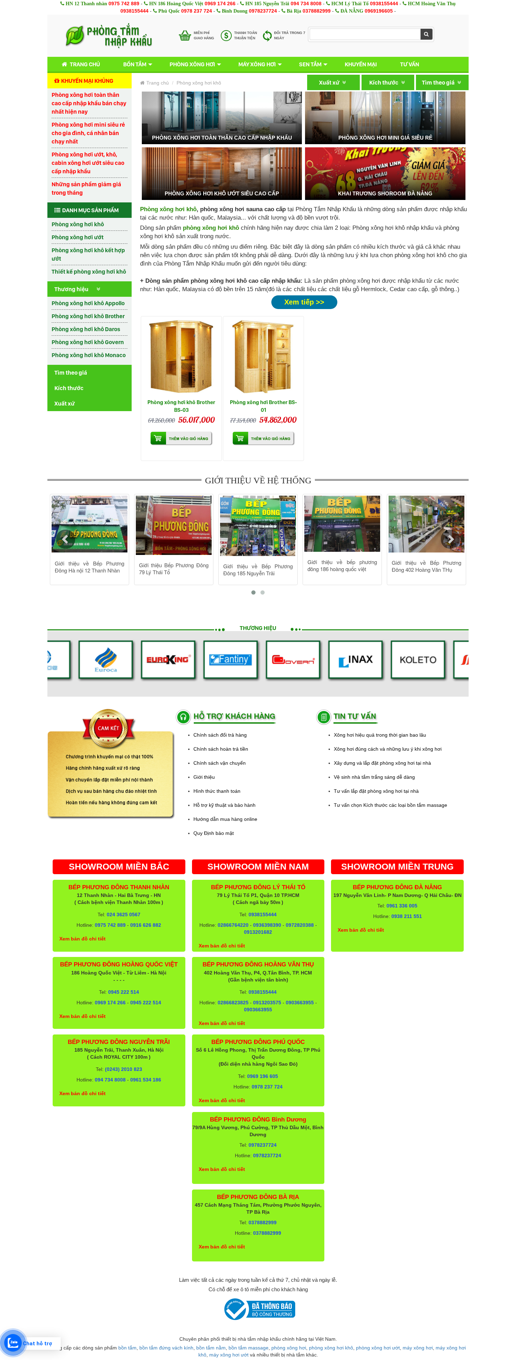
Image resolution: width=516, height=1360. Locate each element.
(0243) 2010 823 (123, 1069)
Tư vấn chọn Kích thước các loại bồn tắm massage (390, 805)
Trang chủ (85, 64)
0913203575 (267, 1002)
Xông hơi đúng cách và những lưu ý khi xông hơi (388, 749)
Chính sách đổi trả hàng (220, 735)
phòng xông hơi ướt (378, 1348)
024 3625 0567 (123, 914)
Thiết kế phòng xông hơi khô (89, 271)
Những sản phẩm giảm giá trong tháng (86, 188)
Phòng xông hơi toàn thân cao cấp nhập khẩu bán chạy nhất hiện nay (89, 103)
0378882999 (317, 11)
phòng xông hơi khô (331, 1348)
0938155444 (384, 3)
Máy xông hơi (257, 64)
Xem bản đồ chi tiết (82, 939)
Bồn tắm (134, 64)
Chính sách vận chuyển (219, 763)
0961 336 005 (401, 906)
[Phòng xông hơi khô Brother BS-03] (181, 356)
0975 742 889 (123, 3)
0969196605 (379, 11)
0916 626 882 (145, 925)
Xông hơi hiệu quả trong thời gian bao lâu (380, 735)
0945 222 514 (123, 992)
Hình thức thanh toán (216, 791)
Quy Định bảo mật (213, 833)
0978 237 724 (196, 11)
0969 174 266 (220, 3)
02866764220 (233, 925)
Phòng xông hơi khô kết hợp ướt (88, 254)
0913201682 (258, 932)
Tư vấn (409, 64)
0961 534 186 (145, 1080)
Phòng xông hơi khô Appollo (88, 303)
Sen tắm (310, 64)
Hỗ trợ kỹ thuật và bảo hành (224, 805)
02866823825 (233, 1002)
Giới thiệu (204, 777)
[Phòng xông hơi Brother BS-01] (263, 356)
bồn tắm (127, 1348)
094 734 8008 (306, 3)
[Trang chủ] (108, 36)
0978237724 (263, 11)
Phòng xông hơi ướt (78, 237)
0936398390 (267, 925)
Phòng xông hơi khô (78, 224)
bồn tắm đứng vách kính (166, 1348)
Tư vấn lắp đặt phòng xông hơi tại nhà (376, 791)
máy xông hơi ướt (229, 1355)
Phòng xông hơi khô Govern (88, 342)
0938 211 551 (406, 916)
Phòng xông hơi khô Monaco (89, 355)
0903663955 (300, 1002)
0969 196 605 (262, 1076)
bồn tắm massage (249, 1348)
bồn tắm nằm (211, 1348)
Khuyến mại (361, 64)
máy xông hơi (418, 1348)
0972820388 (300, 925)
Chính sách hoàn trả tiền (220, 749)
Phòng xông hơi (192, 64)
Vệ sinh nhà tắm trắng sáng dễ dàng (374, 777)
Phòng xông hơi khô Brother (88, 316)
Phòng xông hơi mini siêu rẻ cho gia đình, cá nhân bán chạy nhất (88, 133)
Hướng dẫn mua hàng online (225, 819)
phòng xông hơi (288, 1348)
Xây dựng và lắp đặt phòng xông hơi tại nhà (382, 763)
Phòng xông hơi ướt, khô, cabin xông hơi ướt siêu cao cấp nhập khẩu (88, 163)
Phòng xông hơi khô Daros (86, 329)
